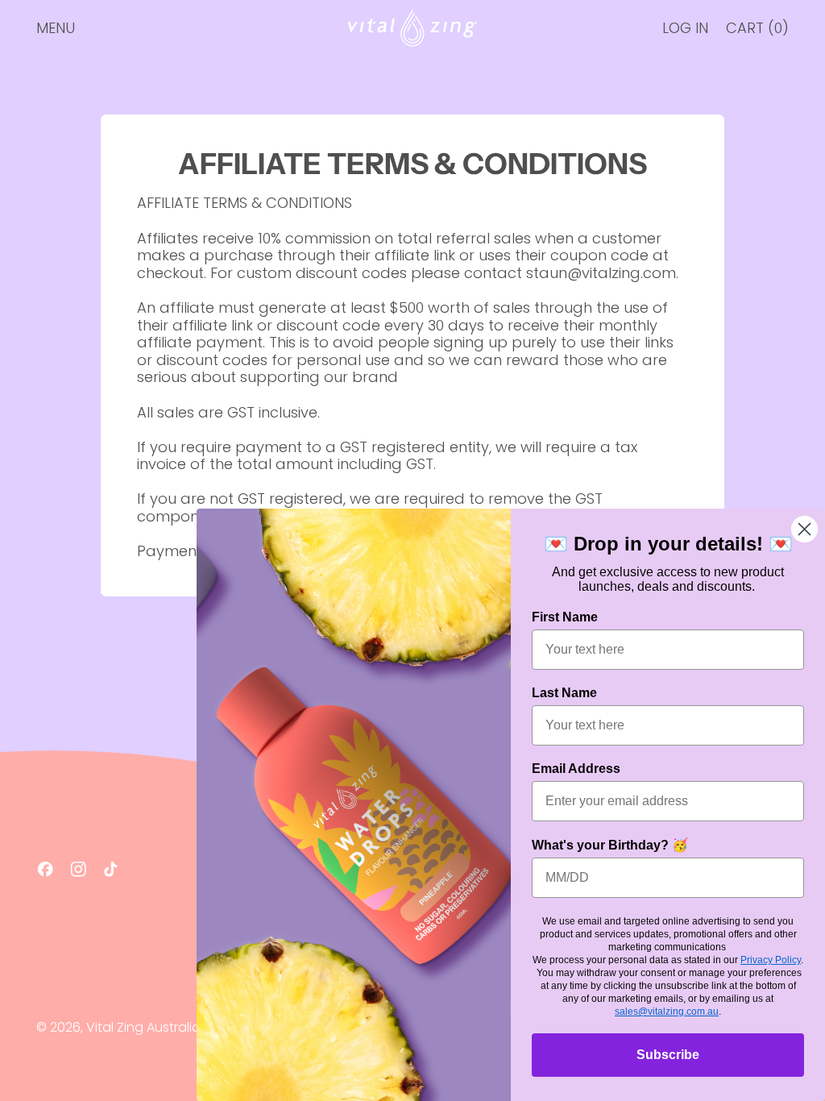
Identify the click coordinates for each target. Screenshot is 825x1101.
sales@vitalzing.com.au (667, 1011)
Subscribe (667, 1055)
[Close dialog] (804, 529)
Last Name (564, 693)
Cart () (757, 32)
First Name (565, 617)
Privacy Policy (770, 960)
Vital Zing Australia (143, 1027)
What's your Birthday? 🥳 (610, 845)
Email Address (576, 768)
